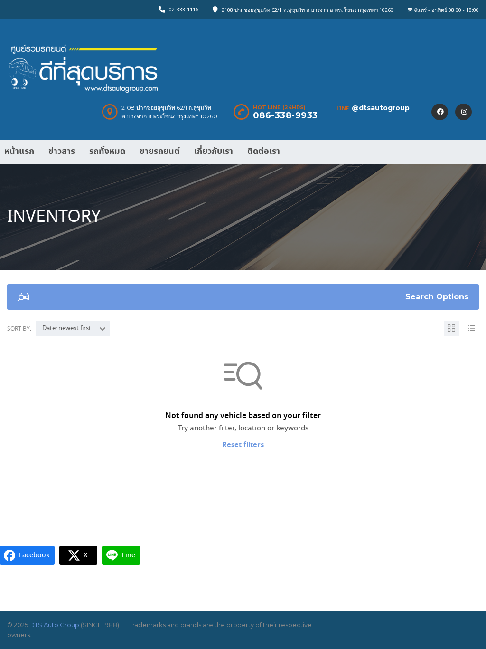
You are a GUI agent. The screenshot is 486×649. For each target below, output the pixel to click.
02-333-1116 (183, 9)
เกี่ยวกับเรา (213, 151)
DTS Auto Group (54, 625)
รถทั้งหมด (107, 151)
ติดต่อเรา (263, 151)
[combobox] (73, 328)
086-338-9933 (285, 115)
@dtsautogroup (381, 108)
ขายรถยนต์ (160, 151)
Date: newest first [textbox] (66, 328)
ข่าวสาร (61, 151)
